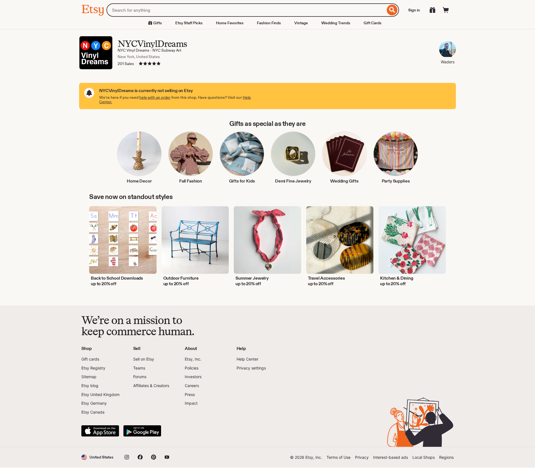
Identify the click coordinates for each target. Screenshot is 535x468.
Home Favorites (230, 23)
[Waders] (447, 50)
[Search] (392, 10)
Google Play (142, 430)
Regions (446, 457)
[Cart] (446, 10)
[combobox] (245, 10)
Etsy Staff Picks (189, 23)
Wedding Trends (335, 23)
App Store (100, 430)
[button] (97, 457)
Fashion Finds (269, 23)
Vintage (301, 23)
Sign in (414, 10)
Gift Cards (372, 23)
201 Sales (126, 63)
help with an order (155, 97)
